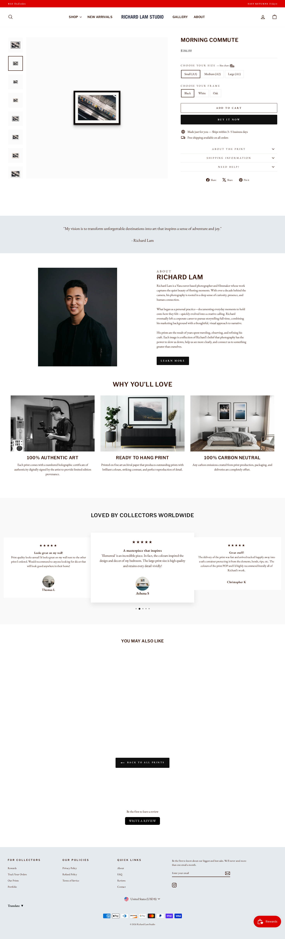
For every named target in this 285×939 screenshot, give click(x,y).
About (199, 17)
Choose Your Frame (200, 85)
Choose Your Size (205, 65)
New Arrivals (99, 17)
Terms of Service (70, 880)
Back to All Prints (145, 762)
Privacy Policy (69, 868)
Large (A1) (234, 74)
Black (187, 93)
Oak (215, 93)
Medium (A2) (212, 74)
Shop (74, 17)
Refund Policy (69, 874)
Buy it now (229, 119)
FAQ (119, 874)
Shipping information (229, 158)
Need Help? (229, 166)
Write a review (142, 821)
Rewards (12, 868)
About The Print (229, 149)
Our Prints (13, 880)
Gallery (180, 17)
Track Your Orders (17, 874)
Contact (121, 886)
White (202, 93)
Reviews (121, 880)
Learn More (173, 360)
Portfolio (12, 886)
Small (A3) (190, 74)
